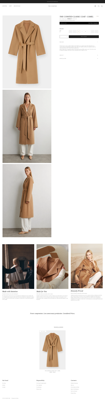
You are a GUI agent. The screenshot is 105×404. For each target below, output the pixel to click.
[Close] (86, 192)
